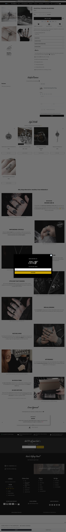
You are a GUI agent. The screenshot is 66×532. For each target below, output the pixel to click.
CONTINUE (33, 272)
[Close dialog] (51, 255)
